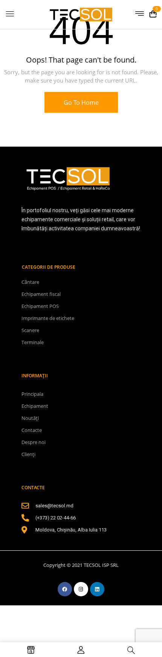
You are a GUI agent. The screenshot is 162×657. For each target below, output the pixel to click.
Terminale (32, 342)
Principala (32, 394)
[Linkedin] (97, 589)
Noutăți (30, 418)
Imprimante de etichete (47, 318)
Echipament (34, 406)
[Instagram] (81, 589)
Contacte (31, 430)
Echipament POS (40, 306)
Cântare (30, 282)
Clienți (28, 454)
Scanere (30, 330)
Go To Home (81, 102)
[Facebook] (65, 589)
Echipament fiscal (41, 294)
